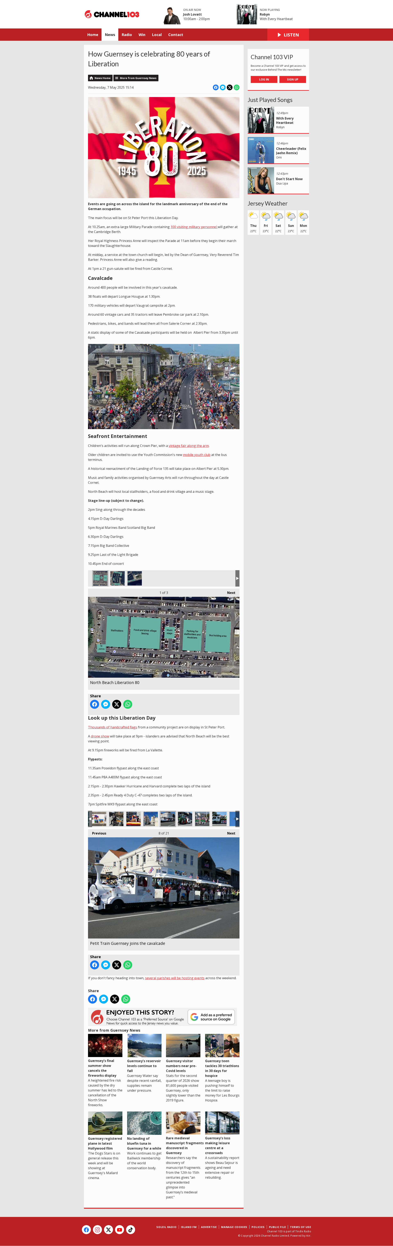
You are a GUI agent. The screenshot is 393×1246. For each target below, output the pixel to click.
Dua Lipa (282, 183)
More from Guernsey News (138, 78)
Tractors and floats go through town (185, 819)
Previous (97, 833)
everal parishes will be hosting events (175, 978)
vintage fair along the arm (189, 445)
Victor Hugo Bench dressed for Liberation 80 (116, 819)
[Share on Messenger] (223, 87)
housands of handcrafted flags (113, 727)
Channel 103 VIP (272, 56)
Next (229, 592)
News (110, 34)
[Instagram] (97, 1229)
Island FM (189, 1227)
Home (92, 34)
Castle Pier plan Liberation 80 (135, 578)
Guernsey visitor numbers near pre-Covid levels (181, 1066)
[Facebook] (86, 1229)
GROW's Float (219, 819)
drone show (100, 736)
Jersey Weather (268, 203)
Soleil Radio (166, 1227)
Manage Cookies (234, 1227)
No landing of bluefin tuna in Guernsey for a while (144, 1143)
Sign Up (292, 79)
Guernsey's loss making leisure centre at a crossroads (217, 1145)
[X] (108, 1229)
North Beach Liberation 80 (100, 578)
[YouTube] (119, 1229)
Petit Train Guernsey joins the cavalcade (168, 819)
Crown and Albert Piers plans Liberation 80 (117, 578)
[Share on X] (230, 87)
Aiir (308, 1235)
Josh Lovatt (192, 14)
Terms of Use (300, 1227)
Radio (127, 34)
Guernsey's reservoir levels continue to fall (144, 1066)
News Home (103, 78)
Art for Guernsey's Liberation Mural (99, 819)
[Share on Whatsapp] (236, 87)
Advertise (209, 1227)
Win (142, 34)
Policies (258, 1227)
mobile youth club (196, 454)
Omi (279, 157)
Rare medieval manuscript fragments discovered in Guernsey (185, 1145)
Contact (175, 34)
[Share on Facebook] (216, 87)
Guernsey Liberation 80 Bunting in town (150, 819)
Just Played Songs (270, 99)
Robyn (265, 14)
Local (157, 34)
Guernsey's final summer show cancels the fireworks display (102, 1068)
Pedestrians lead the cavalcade (202, 819)
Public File (277, 1227)
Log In (264, 79)
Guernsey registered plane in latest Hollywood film (105, 1143)
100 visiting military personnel (194, 227)
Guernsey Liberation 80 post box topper (133, 819)
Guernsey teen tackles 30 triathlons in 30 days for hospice (222, 1068)
